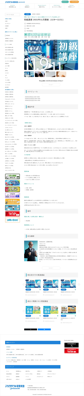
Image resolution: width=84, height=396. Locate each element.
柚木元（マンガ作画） (9, 165)
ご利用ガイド (39, 371)
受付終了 (51, 84)
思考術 (6, 70)
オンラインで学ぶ (29, 373)
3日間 (6, 28)
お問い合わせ (8, 379)
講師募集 (17, 376)
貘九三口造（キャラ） (9, 132)
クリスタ (36, 360)
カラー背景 (7, 65)
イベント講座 (9, 44)
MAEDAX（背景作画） (9, 91)
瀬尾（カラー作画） (9, 115)
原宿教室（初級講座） (9, 40)
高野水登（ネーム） (9, 106)
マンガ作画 (7, 80)
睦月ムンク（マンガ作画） (10, 141)
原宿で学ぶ (28, 371)
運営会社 (38, 373)
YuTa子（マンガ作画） (9, 163)
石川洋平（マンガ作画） (10, 146)
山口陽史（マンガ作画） (10, 158)
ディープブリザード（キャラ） (11, 125)
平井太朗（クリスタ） (9, 101)
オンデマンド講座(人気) (9, 61)
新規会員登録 (75, 1)
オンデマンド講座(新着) (11, 58)
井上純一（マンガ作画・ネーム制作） (12, 139)
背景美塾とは (18, 371)
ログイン (66, 1)
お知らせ (17, 379)
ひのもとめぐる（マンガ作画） (11, 144)
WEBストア (49, 376)
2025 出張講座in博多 (9, 54)
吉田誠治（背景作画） (9, 94)
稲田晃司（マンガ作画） (10, 148)
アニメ (6, 77)
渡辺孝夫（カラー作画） (10, 122)
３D (6, 75)
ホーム (7, 371)
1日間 (6, 21)
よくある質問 (28, 379)
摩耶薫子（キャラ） (9, 134)
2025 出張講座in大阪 (9, 47)
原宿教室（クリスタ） (9, 38)
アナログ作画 (7, 82)
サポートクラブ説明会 (9, 52)
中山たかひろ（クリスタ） (10, 99)
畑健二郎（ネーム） (9, 108)
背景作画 (7, 63)
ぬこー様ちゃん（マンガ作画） (11, 151)
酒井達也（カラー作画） (10, 113)
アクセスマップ (40, 376)
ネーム (6, 68)
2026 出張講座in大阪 (9, 49)
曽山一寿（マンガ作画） (10, 137)
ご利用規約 (49, 371)
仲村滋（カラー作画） (9, 118)
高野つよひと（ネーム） (10, 103)
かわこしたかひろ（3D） (10, 170)
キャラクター (7, 84)
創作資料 (7, 87)
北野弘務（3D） (8, 167)
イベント (27, 376)
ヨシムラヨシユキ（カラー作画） (11, 120)
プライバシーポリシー (51, 373)
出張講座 (7, 25)
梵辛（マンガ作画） (9, 153)
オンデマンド (7, 23)
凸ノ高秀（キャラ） (9, 129)
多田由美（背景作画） (9, 96)
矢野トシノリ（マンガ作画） (10, 156)
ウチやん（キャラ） (9, 127)
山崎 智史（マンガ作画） (10, 160)
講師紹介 (17, 373)
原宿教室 (8, 35)
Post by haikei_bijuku (68, 340)
